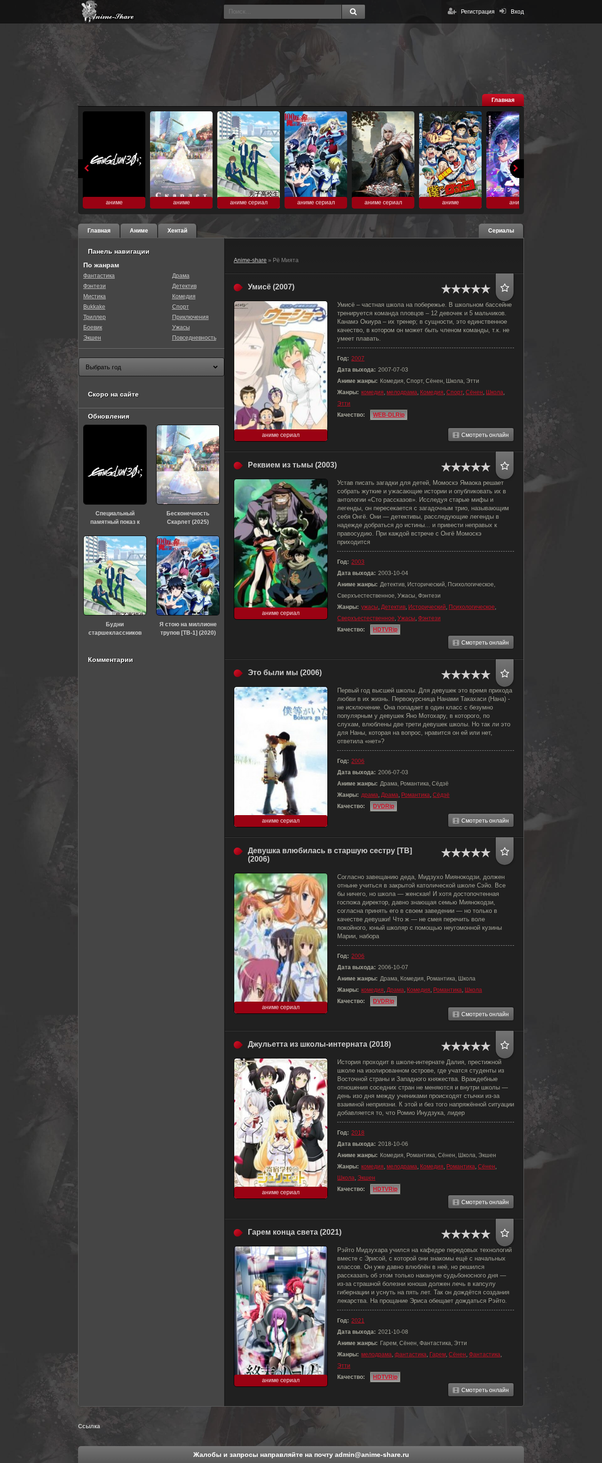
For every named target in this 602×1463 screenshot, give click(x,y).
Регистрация (478, 11)
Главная (503, 100)
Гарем (437, 1354)
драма (369, 795)
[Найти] (353, 12)
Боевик (92, 327)
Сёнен (474, 392)
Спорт (454, 392)
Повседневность (194, 338)
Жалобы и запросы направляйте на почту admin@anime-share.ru (301, 1454)
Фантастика (484, 1354)
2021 (357, 1320)
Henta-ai (148, 11)
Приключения (190, 317)
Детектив (393, 607)
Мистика (94, 296)
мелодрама (402, 392)
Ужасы (406, 618)
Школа (494, 392)
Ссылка (89, 1426)
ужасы (369, 607)
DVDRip (383, 806)
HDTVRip (385, 629)
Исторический (427, 607)
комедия (372, 392)
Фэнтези (429, 618)
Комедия (432, 392)
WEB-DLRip (388, 415)
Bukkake (94, 306)
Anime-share (250, 260)
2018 (357, 1132)
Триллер (94, 317)
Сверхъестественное (366, 618)
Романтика (415, 795)
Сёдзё (441, 795)
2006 (357, 761)
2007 (357, 358)
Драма (389, 795)
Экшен (366, 1178)
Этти (343, 403)
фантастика (411, 1354)
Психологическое (472, 607)
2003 (357, 562)
